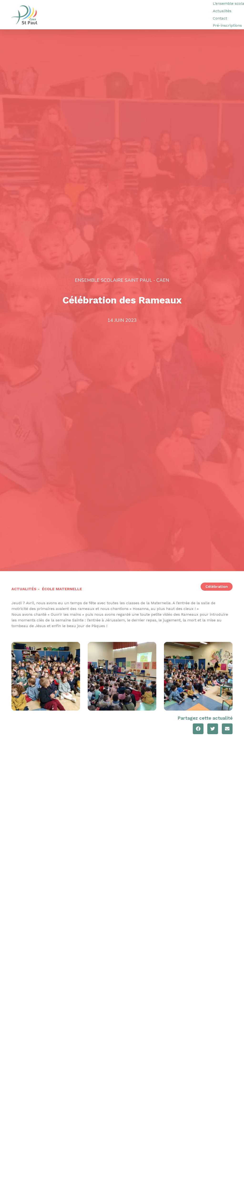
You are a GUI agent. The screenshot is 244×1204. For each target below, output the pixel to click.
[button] (198, 728)
